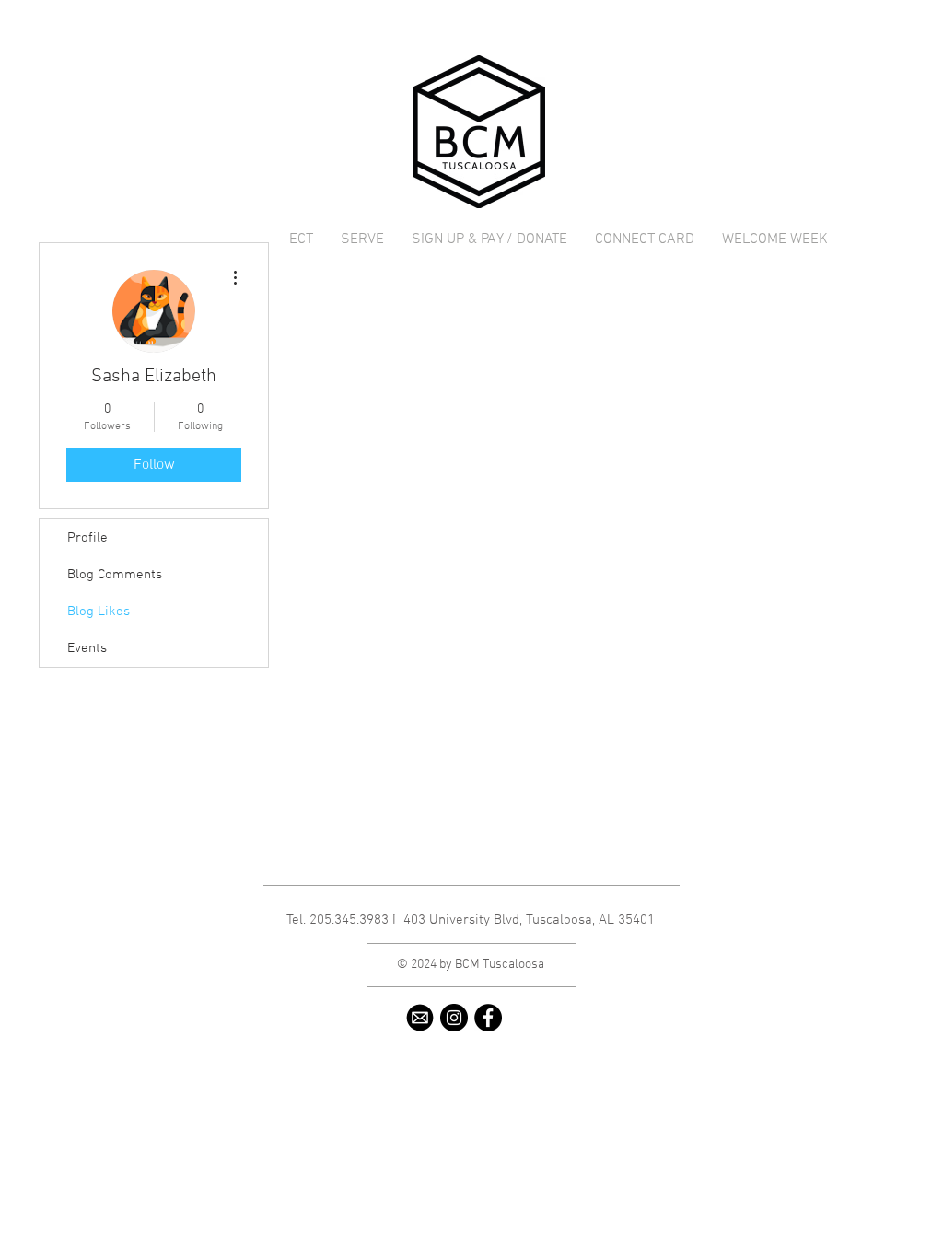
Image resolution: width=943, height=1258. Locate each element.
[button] (362, 240)
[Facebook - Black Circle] (488, 1017)
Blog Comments (114, 574)
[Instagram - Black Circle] (454, 1017)
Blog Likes (98, 611)
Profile (87, 538)
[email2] (420, 1017)
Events (87, 648)
